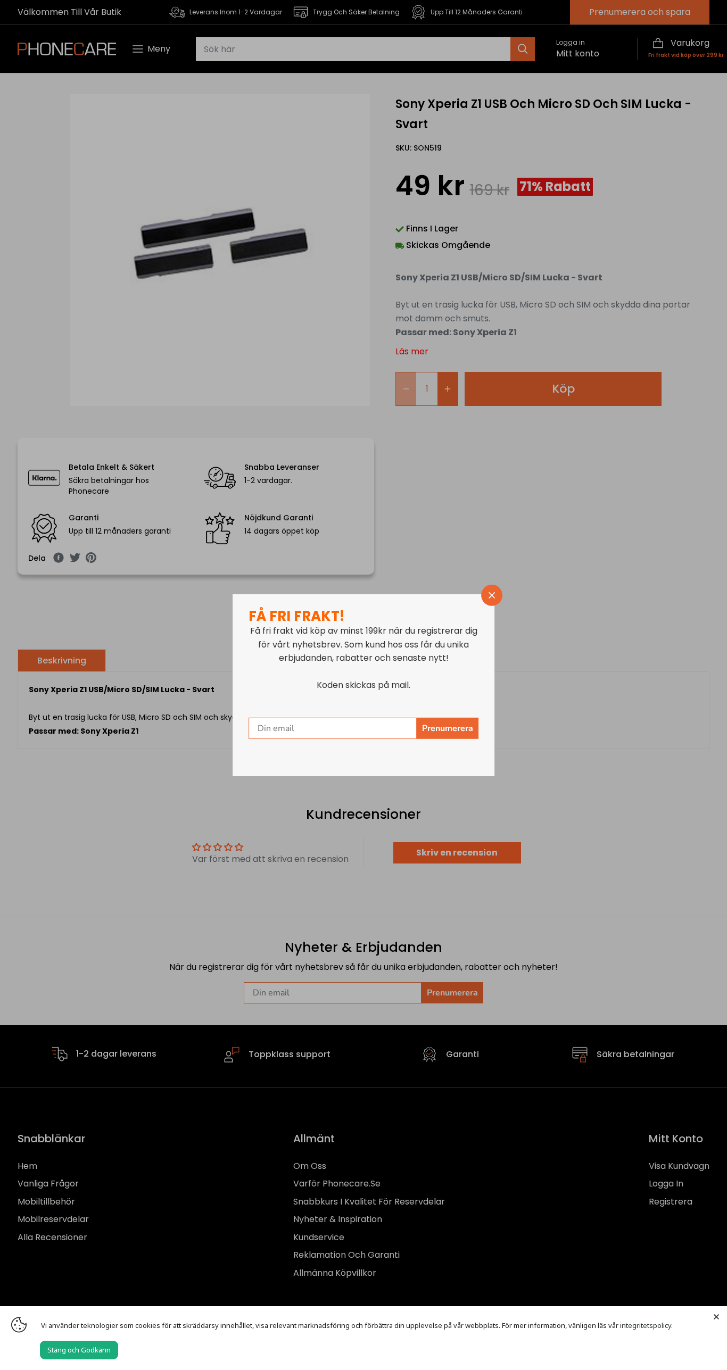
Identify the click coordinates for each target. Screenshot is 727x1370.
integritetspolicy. (646, 1325)
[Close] (716, 1316)
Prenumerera (447, 728)
